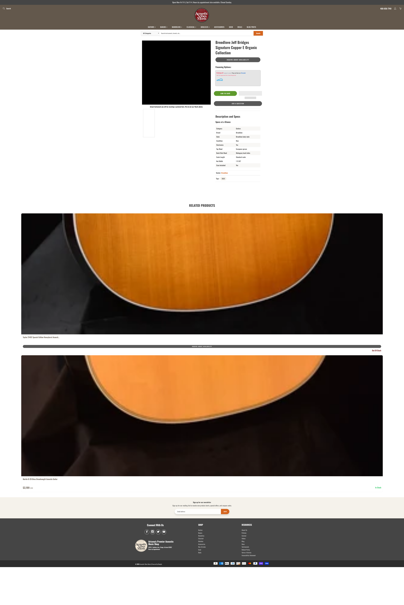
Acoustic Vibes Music (145, 564)
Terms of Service (246, 552)
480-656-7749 (385, 8)
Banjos (163, 27)
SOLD (223, 178)
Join (225, 511)
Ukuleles (205, 27)
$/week (243, 73)
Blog (243, 541)
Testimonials (245, 547)
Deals (240, 27)
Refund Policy (246, 550)
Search (258, 33)
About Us (244, 530)
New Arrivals (202, 547)
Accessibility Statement (249, 555)
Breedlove (224, 173)
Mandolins (176, 27)
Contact (244, 536)
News (243, 544)
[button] (250, 93)
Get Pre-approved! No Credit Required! (226, 75)
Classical (191, 27)
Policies (244, 533)
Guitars (151, 27)
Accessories (219, 27)
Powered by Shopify (157, 564)
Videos (244, 538)
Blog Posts (251, 27)
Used (231, 27)
